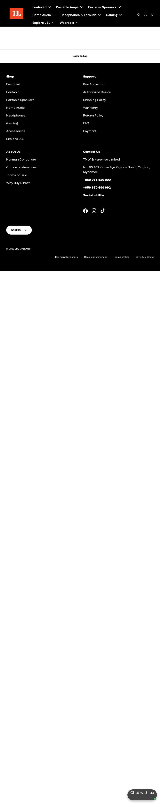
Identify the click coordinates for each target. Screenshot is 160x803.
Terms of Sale (16, 175)
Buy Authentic (93, 84)
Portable (12, 92)
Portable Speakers (20, 100)
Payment (89, 131)
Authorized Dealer (97, 92)
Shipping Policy (94, 100)
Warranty (90, 107)
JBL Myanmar (23, 249)
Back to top (80, 56)
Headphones (15, 115)
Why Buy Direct (18, 183)
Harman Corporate (21, 159)
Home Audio (15, 107)
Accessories (15, 131)
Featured (13, 84)
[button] (152, 14)
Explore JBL (15, 139)
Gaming (12, 123)
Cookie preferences (21, 167)
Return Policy (93, 115)
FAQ (86, 123)
